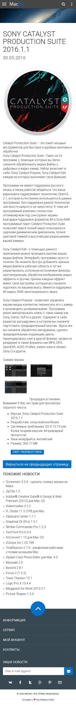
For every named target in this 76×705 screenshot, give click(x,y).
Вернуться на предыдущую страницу (37, 464)
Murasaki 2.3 (14, 562)
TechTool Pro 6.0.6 (18, 532)
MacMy (28, 694)
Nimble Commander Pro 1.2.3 (26, 527)
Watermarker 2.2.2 (18, 506)
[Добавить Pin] (50, 682)
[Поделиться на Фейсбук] (20, 682)
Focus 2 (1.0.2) (16, 573)
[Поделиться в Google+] (40, 682)
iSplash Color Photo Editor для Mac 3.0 (32, 557)
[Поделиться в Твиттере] (30, 682)
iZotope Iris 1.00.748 (20, 543)
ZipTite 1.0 (13, 491)
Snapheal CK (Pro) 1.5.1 (22, 521)
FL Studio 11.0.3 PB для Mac (25, 511)
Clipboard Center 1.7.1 (21, 516)
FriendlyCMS (47, 700)
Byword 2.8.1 (14, 568)
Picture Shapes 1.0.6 (20, 594)
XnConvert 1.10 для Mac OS (25, 537)
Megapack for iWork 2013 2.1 (25, 588)
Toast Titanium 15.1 (19, 578)
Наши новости (15, 662)
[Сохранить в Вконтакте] (10, 682)
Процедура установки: (44, 399)
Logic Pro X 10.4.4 (18, 583)
